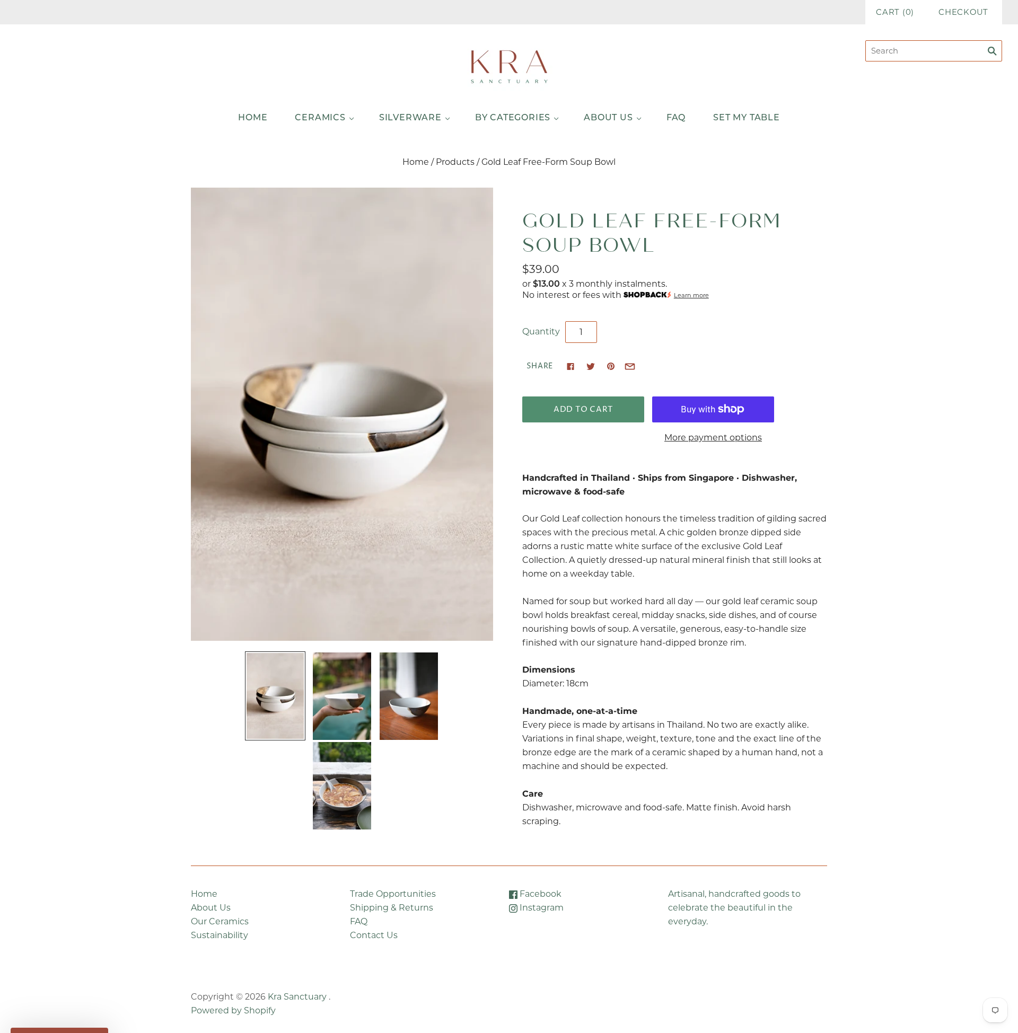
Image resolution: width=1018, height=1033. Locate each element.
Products (455, 162)
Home (252, 118)
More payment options (713, 437)
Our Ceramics (220, 921)
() (895, 12)
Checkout (963, 12)
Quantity (541, 331)
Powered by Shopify (233, 1010)
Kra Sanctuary (297, 997)
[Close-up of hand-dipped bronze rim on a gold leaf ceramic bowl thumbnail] (342, 786)
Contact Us (374, 935)
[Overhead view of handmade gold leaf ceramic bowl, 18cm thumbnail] (409, 696)
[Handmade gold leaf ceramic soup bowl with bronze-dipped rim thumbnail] (275, 695)
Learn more (691, 295)
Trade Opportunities (393, 894)
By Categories (512, 118)
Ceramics (320, 118)
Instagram (540, 908)
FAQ (676, 118)
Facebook (539, 894)
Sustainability (219, 935)
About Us (608, 118)
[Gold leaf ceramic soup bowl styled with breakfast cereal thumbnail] (342, 696)
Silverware (410, 118)
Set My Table (746, 118)
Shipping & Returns (391, 908)
